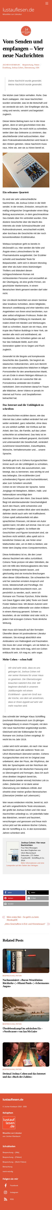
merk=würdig (8, 1171)
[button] (14, 892)
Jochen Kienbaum (11, 65)
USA (37, 68)
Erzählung (7, 68)
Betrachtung (7, 1167)
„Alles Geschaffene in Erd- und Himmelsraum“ (25, 924)
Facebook (14, 1185)
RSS (12, 1199)
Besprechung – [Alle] (11, 1152)
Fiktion (36, 65)
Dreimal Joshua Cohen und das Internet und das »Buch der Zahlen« (24, 1075)
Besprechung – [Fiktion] (12, 1157)
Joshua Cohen (17, 68)
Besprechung (27, 65)
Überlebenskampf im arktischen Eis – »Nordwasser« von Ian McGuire (23, 1030)
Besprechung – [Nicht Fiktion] (14, 1162)
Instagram (14, 1192)
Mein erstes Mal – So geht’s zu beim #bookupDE (23, 918)
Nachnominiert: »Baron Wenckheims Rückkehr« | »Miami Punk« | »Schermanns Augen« (26, 983)
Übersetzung (29, 68)
